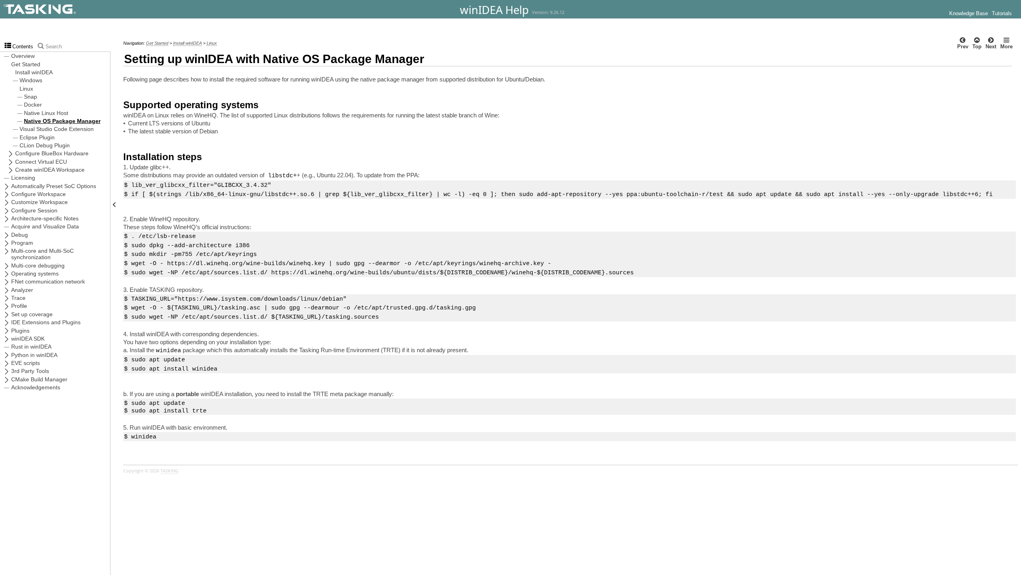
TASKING (169, 471)
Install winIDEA (187, 43)
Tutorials (1002, 13)
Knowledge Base (968, 13)
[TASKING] (60, 9)
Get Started (157, 43)
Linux (212, 43)
